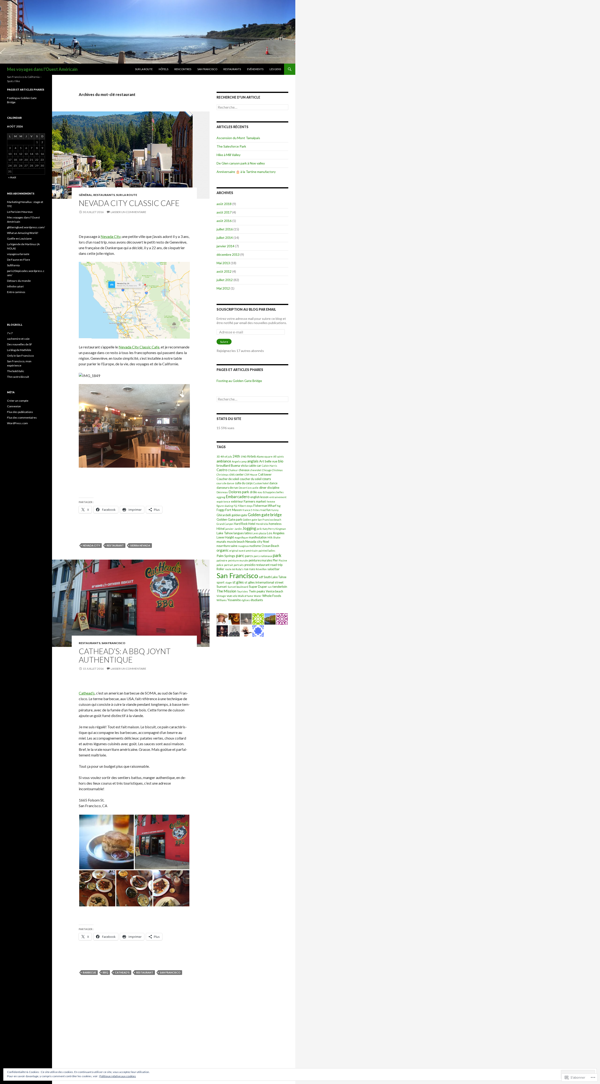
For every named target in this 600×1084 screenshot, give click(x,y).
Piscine (283, 560)
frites (256, 509)
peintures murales (260, 560)
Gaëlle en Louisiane (19, 238)
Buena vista (239, 465)
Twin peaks (257, 591)
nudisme (255, 546)
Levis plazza (259, 533)
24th (236, 456)
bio (280, 461)
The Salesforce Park (231, 146)
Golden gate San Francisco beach (262, 519)
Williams (222, 600)
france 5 (247, 509)
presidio (249, 565)
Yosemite (234, 600)
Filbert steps (245, 505)
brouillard (223, 465)
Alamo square (265, 456)
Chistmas (277, 470)
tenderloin (279, 586)
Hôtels (163, 69)
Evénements (255, 69)
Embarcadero (238, 496)
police (220, 564)
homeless (275, 524)
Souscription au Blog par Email (246, 309)
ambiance (224, 461)
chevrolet (255, 470)
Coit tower (265, 474)
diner (262, 487)
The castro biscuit (18, 376)
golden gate (239, 515)
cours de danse (225, 483)
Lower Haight (225, 537)
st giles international (259, 582)
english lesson (259, 497)
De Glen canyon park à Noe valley (241, 163)
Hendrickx (262, 523)
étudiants (257, 600)
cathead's (122, 972)
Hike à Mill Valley (228, 155)
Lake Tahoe (225, 533)
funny (274, 509)
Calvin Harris (269, 465)
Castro (222, 470)
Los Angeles (276, 533)
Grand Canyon (225, 523)
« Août (12, 177)
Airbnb (251, 456)
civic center (236, 474)
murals (221, 541)
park (277, 555)
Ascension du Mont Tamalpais (238, 138)
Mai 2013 (223, 263)
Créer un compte (17, 400)
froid (263, 509)
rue (246, 569)
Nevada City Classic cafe (129, 203)
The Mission (226, 591)
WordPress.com (17, 423)
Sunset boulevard (238, 586)
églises (245, 600)
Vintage (221, 595)
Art (261, 461)
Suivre (224, 342)
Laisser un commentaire (128, 212)
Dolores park (239, 492)
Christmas (223, 474)
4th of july (226, 456)
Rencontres (182, 69)
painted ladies (267, 550)
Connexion (14, 406)
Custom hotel (261, 483)
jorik (259, 528)
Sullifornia (13, 265)
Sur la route (144, 69)
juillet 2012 (225, 280)
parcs (249, 556)
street (279, 582)
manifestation (258, 537)
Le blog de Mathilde (19, 350)
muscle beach (236, 541)
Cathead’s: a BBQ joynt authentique (125, 655)
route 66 (230, 569)
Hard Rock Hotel (244, 524)
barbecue (89, 972)
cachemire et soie (18, 338)
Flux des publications (20, 412)
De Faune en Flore (18, 259)
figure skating (225, 505)
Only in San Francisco (20, 355)
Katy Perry (268, 528)
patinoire (222, 560)
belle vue (271, 461)
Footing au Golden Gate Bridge (239, 381)
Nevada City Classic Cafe (139, 347)
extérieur (237, 501)
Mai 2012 (223, 288)
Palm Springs (226, 556)
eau (260, 492)
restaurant (115, 545)
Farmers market (255, 501)
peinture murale (238, 560)
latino (248, 533)
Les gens (275, 69)
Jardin (238, 528)
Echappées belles (273, 492)
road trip (276, 565)
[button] (106, 842)
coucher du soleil (251, 479)
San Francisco (207, 69)
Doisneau (222, 492)
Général (85, 195)
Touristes (242, 591)
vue (229, 596)
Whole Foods (271, 596)
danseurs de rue (227, 487)
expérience (223, 501)
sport (221, 582)
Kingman (280, 528)
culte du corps (244, 483)
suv (270, 586)
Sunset (222, 586)
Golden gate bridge (265, 514)
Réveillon (261, 569)
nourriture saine (227, 546)
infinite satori (15, 286)
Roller (220, 569)
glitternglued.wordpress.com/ (26, 227)
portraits (239, 564)
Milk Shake (274, 537)
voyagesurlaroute (18, 254)
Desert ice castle (249, 487)
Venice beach (274, 591)
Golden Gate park (229, 519)
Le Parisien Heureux (20, 212)
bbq (105, 972)
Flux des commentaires (22, 417)
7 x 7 (10, 333)
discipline (273, 487)
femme (271, 501)
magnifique (241, 537)
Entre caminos (16, 292)
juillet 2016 (225, 229)
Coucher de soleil (228, 479)
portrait (228, 564)
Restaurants (232, 69)
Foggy (221, 510)
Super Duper (258, 586)
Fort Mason (233, 510)
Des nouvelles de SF (19, 344)
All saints (278, 456)
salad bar (273, 569)
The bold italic (15, 371)
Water (258, 595)
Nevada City (110, 236)
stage (228, 582)
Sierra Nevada (140, 545)
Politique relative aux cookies (117, 1076)
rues (252, 569)
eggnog (221, 497)
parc (240, 555)
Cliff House (250, 474)
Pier (275, 560)
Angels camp (239, 461)
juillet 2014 (225, 238)
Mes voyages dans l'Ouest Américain (42, 69)
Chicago (266, 470)
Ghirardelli (224, 515)
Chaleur (233, 470)
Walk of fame (245, 595)
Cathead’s (87, 693)
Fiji (235, 505)
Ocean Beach (270, 546)
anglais (253, 461)
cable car (254, 465)
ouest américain (248, 550)
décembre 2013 (228, 254)
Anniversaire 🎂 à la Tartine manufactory (246, 172)
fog (279, 505)
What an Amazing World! (22, 233)
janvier (229, 528)
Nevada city (91, 545)
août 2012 (224, 271)
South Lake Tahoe (275, 577)
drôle (253, 492)
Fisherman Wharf (264, 506)
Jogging (249, 528)
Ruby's (239, 569)
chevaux (244, 470)
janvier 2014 (225, 246)
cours (266, 479)
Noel (266, 541)
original (233, 550)
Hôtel (221, 529)
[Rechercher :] (252, 107)
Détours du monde (19, 280)
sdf (261, 577)
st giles (238, 582)
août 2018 (224, 204)
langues (238, 533)
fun (268, 510)
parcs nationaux (263, 555)
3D (218, 456)
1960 (243, 456)
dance (273, 483)
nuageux (243, 545)
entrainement (277, 497)
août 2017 (224, 212)
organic (223, 550)
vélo (234, 595)
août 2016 (224, 221)
